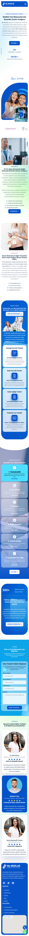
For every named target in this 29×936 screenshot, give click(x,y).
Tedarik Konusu (6, 685)
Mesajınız (5, 692)
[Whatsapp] (25, 932)
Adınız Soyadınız (7, 673)
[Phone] (25, 927)
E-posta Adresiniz (7, 679)
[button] (25, 4)
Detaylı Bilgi (14, 478)
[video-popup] (21, 114)
